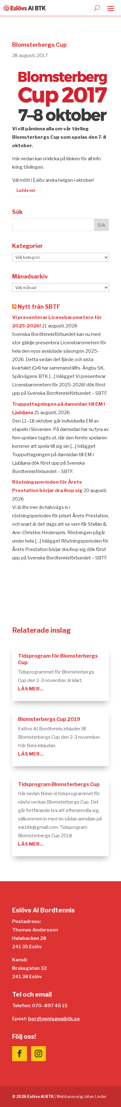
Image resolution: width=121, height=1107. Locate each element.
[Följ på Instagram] (38, 1053)
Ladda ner (26, 190)
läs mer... (30, 689)
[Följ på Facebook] (19, 1053)
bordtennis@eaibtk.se (54, 1019)
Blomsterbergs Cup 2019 (49, 719)
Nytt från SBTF (39, 306)
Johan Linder (95, 1096)
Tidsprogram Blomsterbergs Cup (59, 784)
